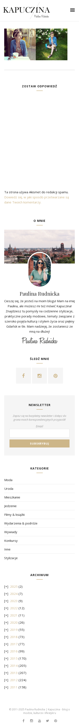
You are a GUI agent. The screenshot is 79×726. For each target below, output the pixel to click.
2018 (14, 637)
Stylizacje (11, 558)
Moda (8, 480)
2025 (14, 586)
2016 (14, 651)
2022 (14, 608)
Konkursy (11, 540)
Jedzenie (10, 506)
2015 (14, 658)
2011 (14, 687)
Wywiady (10, 532)
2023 (14, 601)
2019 (14, 629)
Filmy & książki (14, 514)
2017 (14, 644)
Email (39, 426)
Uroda (8, 488)
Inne (7, 549)
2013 (14, 673)
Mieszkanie (12, 497)
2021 (14, 615)
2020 (14, 622)
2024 (14, 594)
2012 (14, 680)
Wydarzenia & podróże (20, 523)
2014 (14, 665)
